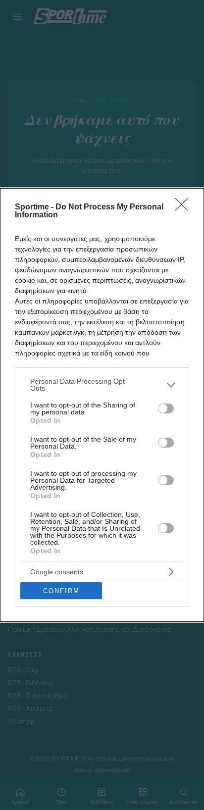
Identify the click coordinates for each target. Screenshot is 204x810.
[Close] (184, 207)
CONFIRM (61, 591)
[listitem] (102, 385)
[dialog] (102, 405)
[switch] (166, 408)
